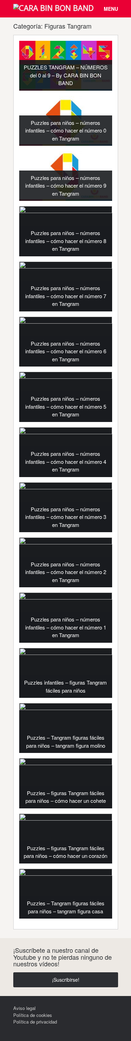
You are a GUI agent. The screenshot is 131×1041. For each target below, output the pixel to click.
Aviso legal (24, 1008)
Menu (111, 8)
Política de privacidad (35, 1021)
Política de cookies (32, 1015)
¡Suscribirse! (65, 979)
